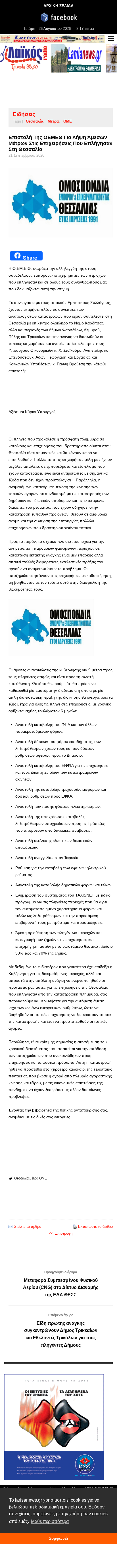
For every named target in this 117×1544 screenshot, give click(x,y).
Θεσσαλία (34, 121)
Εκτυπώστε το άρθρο (95, 1226)
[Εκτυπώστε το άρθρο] (74, 1226)
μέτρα (53, 121)
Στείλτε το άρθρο (27, 1226)
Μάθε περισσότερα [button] (50, 1521)
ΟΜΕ (67, 121)
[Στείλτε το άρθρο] (11, 1226)
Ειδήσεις (24, 114)
